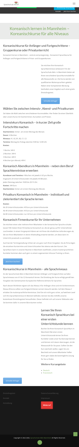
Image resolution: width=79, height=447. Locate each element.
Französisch (48, 373)
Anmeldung (7, 403)
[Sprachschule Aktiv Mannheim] (75, 434)
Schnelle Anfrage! (50, 101)
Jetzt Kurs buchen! (13, 261)
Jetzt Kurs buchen (70, 11)
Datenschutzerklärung (49, 393)
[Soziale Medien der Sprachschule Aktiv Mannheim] (39, 442)
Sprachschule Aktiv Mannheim (40, 438)
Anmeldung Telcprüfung (65, 8)
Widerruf (47, 405)
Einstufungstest (9, 393)
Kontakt (58, 11)
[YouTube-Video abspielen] (20, 75)
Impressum (45, 398)
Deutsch (46, 370)
